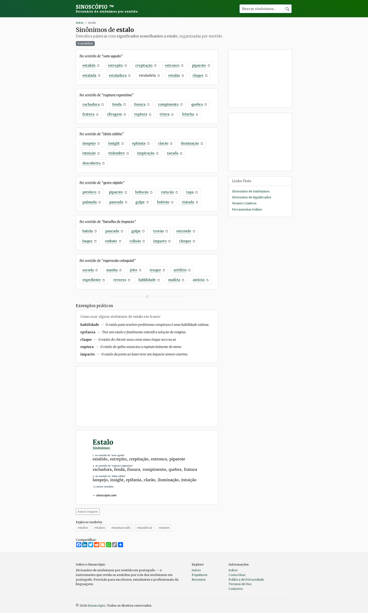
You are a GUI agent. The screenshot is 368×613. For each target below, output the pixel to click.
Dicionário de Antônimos (250, 191)
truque (155, 270)
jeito (133, 270)
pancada (116, 202)
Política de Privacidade (246, 579)
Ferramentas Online (247, 209)
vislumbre (116, 153)
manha (112, 270)
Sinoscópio (107, 8)
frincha (188, 114)
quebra (197, 104)
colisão (135, 241)
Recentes (199, 579)
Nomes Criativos (244, 203)
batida (87, 231)
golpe (140, 202)
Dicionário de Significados (251, 197)
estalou (99, 528)
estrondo (183, 231)
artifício (180, 270)
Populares (199, 575)
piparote (199, 65)
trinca (165, 114)
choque (185, 241)
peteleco (89, 192)
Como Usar (237, 575)
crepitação (143, 65)
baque (87, 241)
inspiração (145, 153)
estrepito (115, 65)
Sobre (233, 570)
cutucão (167, 192)
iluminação (190, 143)
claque (198, 75)
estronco (172, 65)
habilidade (147, 280)
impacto (160, 241)
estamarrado (121, 528)
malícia (174, 280)
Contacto (236, 589)
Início (196, 570)
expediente (91, 280)
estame (164, 528)
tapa (190, 192)
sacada (172, 153)
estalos (83, 528)
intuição (89, 153)
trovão (158, 231)
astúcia (198, 280)
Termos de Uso (240, 584)
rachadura (91, 104)
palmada (89, 202)
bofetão (163, 202)
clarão (163, 143)
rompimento (168, 104)
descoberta (91, 163)
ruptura (140, 114)
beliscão (141, 192)
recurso (119, 280)
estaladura (117, 75)
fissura (139, 104)
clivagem (114, 114)
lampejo (89, 143)
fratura (88, 114)
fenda (117, 104)
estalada (89, 75)
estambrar (144, 528)
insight (114, 143)
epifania (138, 143)
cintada (188, 202)
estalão (174, 75)
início (79, 22)
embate (111, 241)
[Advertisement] (147, 396)
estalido (88, 65)
